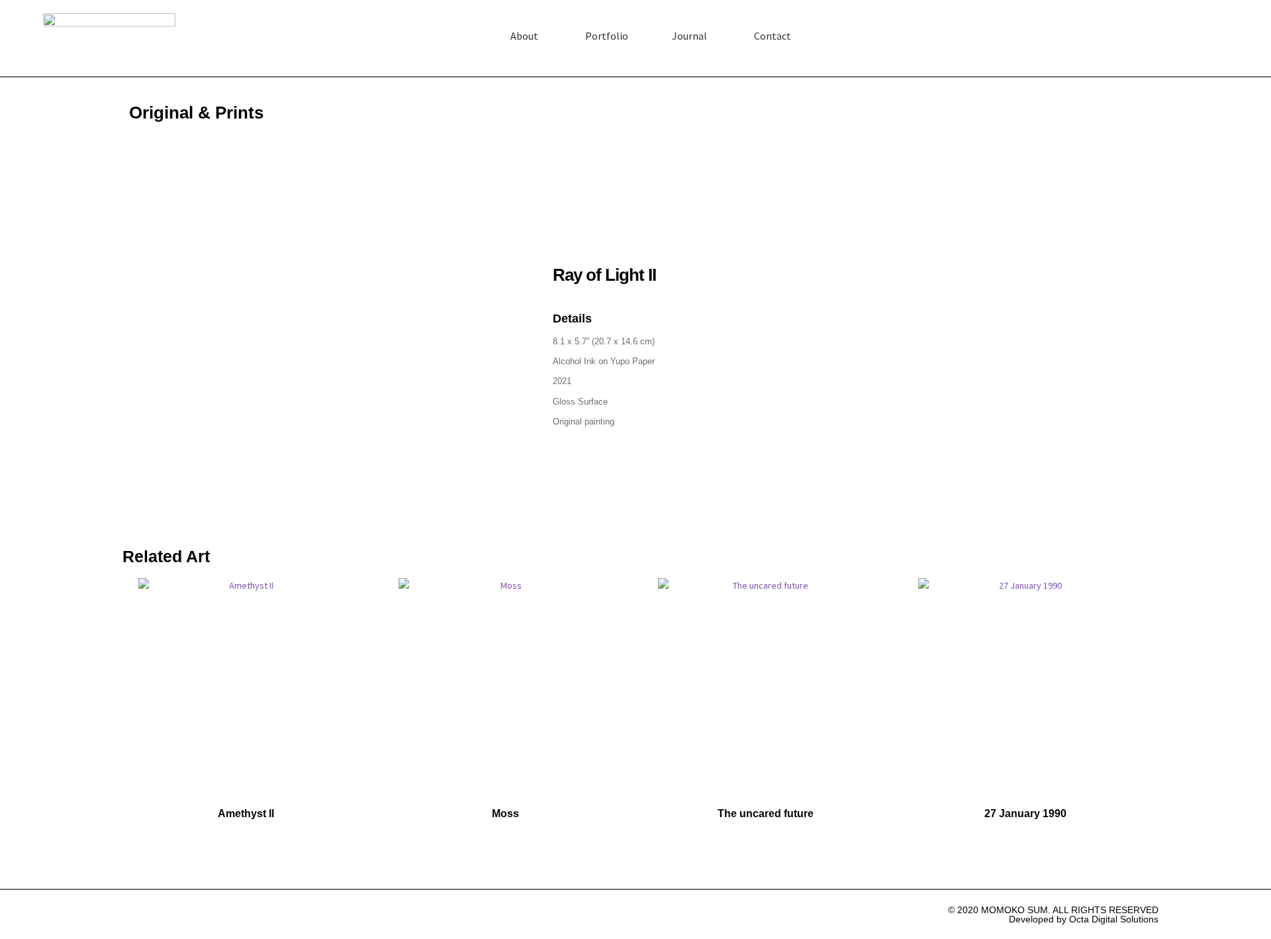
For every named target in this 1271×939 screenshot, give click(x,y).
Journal (689, 35)
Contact (772, 35)
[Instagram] (1224, 35)
